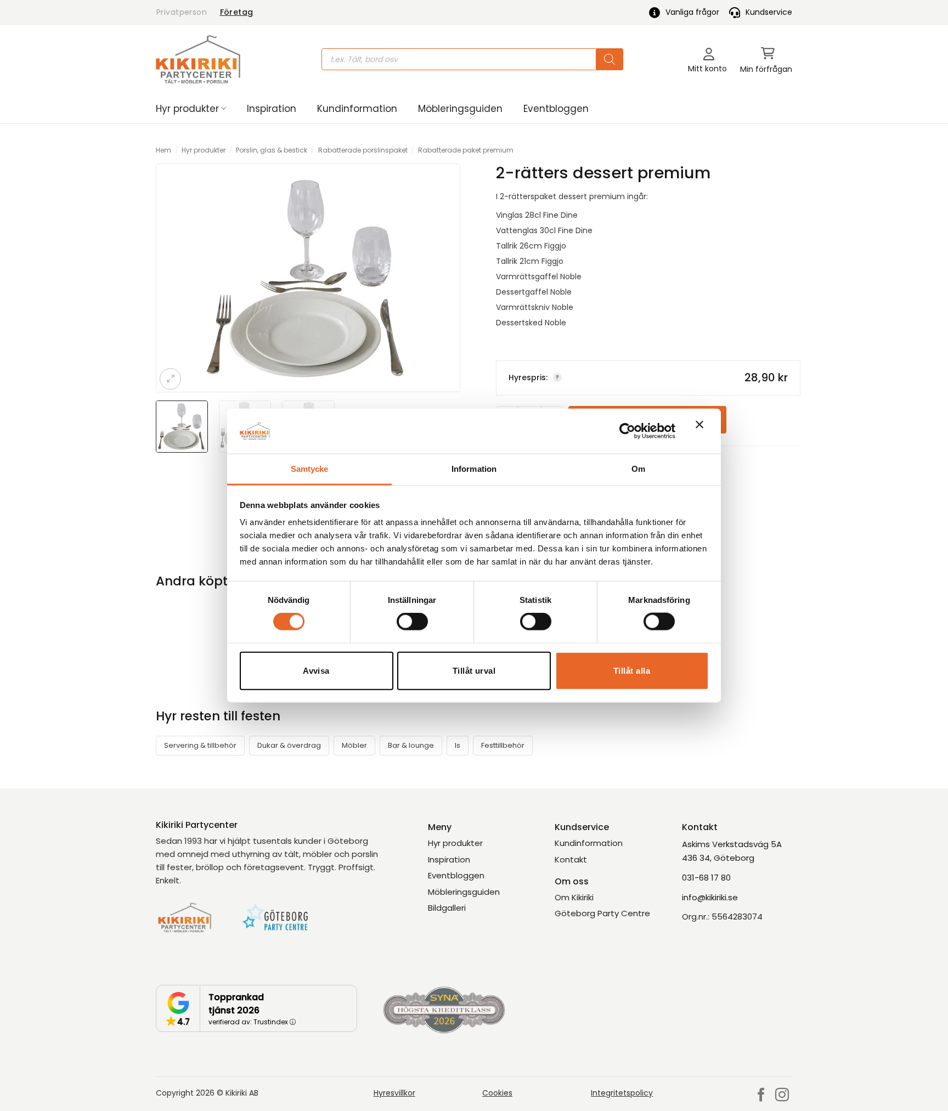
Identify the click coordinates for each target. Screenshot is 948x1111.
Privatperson (181, 12)
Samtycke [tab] (310, 468)
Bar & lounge (411, 745)
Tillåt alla (631, 670)
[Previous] (173, 277)
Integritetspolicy (622, 1092)
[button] (766, 59)
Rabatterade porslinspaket (363, 150)
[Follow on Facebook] (761, 1095)
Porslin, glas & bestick (271, 150)
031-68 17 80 (706, 877)
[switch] (412, 621)
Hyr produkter (187, 108)
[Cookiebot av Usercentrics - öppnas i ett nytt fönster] (627, 430)
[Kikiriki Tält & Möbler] (198, 59)
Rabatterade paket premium (466, 150)
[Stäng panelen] (702, 431)
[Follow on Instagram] (782, 1095)
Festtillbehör (502, 745)
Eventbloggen (556, 108)
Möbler (354, 745)
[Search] (609, 59)
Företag (236, 12)
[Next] (442, 277)
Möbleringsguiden (460, 108)
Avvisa (316, 670)
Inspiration (271, 108)
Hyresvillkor (394, 1092)
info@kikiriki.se (710, 897)
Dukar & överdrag (289, 745)
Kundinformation (357, 108)
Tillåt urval (474, 670)
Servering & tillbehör (200, 745)
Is (457, 745)
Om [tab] (638, 468)
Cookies (497, 1092)
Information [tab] (474, 468)
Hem (163, 150)
